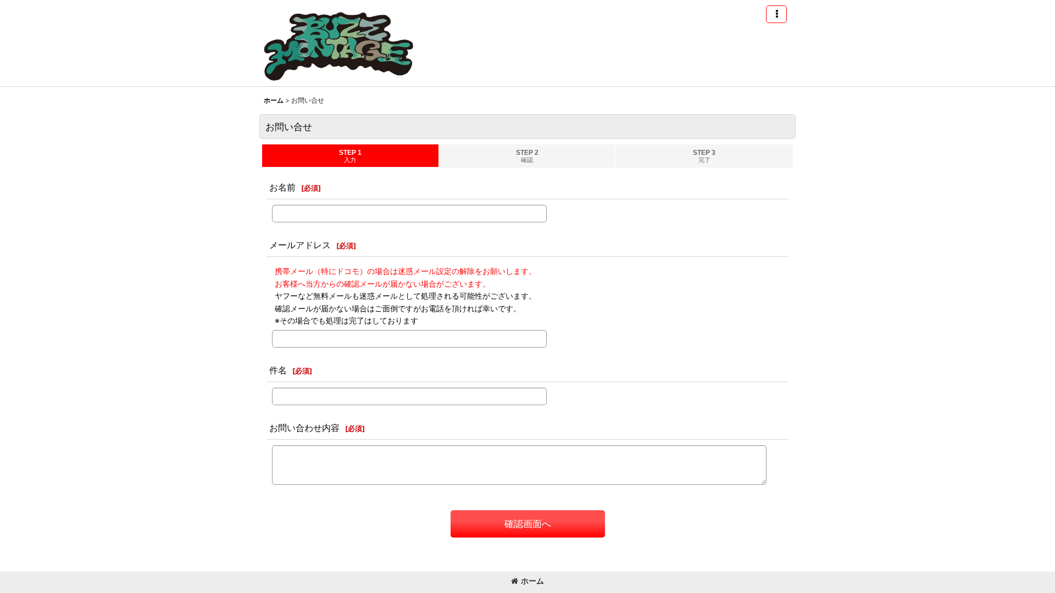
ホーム (532, 580)
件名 (278, 370)
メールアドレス (300, 244)
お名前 (282, 187)
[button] (776, 14)
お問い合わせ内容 (304, 427)
